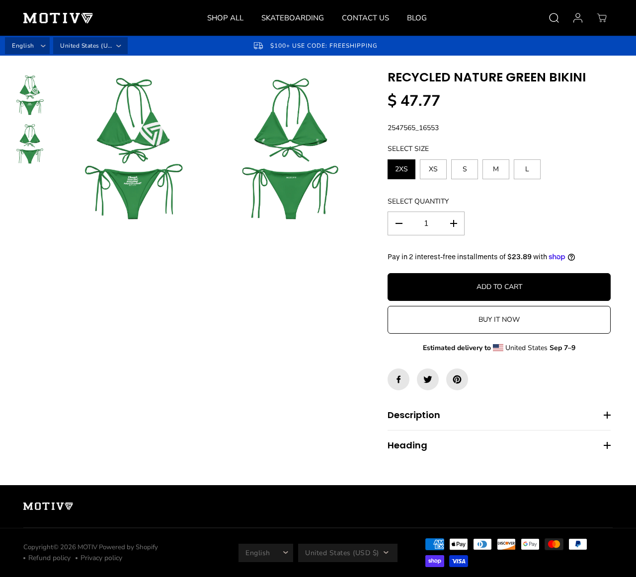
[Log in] (578, 18)
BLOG (417, 18)
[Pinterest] (457, 379)
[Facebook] (398, 379)
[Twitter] (428, 379)
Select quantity (418, 201)
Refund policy (49, 558)
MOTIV (88, 547)
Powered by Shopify (128, 547)
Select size (408, 148)
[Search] (554, 18)
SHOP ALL (225, 18)
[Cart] (602, 18)
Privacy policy (101, 558)
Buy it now (499, 319)
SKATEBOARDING (292, 18)
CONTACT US (365, 18)
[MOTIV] (58, 18)
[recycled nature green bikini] (133, 149)
